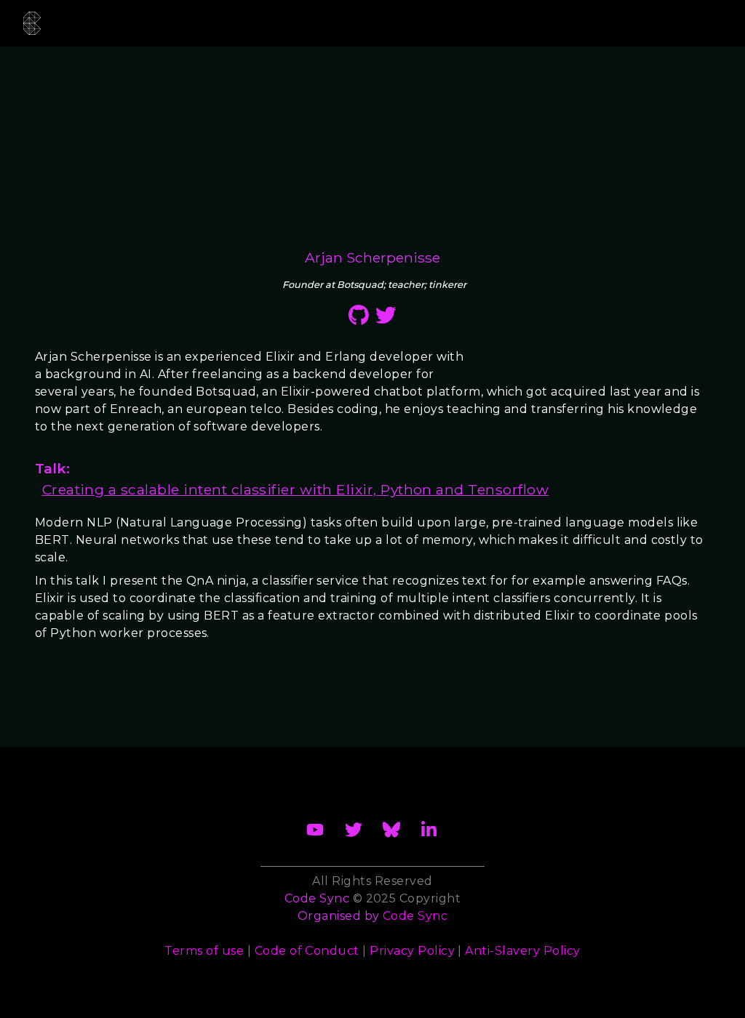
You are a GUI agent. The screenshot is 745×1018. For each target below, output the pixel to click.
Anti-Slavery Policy (522, 951)
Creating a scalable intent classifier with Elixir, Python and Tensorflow (295, 489)
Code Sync (415, 916)
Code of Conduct (307, 951)
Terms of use (204, 951)
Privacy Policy (412, 951)
